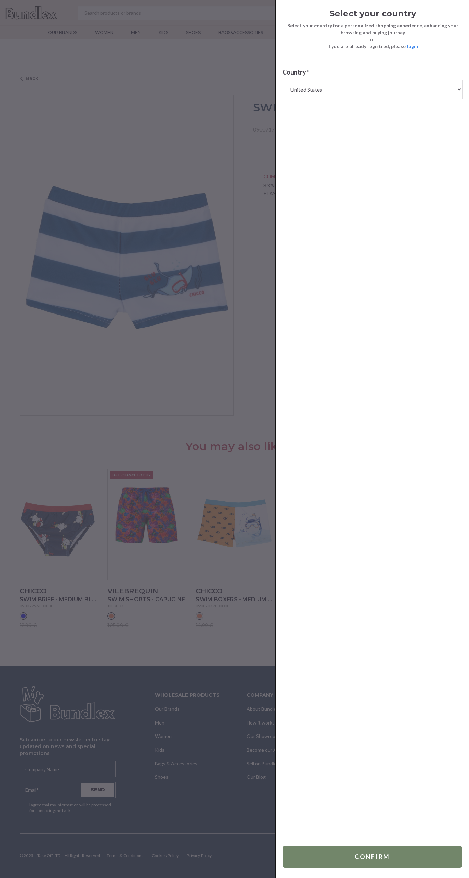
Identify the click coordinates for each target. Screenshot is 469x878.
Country (296, 72)
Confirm (372, 856)
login (412, 46)
